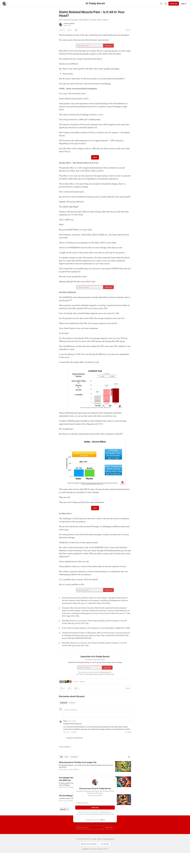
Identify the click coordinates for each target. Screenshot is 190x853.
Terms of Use (104, 812)
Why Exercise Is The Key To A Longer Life (77, 762)
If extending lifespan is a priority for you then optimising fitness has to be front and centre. (86, 766)
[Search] (161, 4)
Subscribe (173, 4)
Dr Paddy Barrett (69, 23)
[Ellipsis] (130, 720)
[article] (95, 767)
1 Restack (82, 681)
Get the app (105, 844)
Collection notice (108, 839)
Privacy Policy (110, 814)
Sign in (183, 4)
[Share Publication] (166, 4)
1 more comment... (65, 747)
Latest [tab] (66, 757)
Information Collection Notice (94, 814)
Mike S (65, 721)
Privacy (94, 839)
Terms (100, 839)
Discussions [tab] (74, 757)
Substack (85, 849)
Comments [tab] (63, 703)
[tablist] (67, 703)
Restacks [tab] (72, 703)
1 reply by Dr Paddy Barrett (74, 738)
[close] (114, 779)
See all (63, 809)
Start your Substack (90, 844)
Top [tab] (61, 757)
